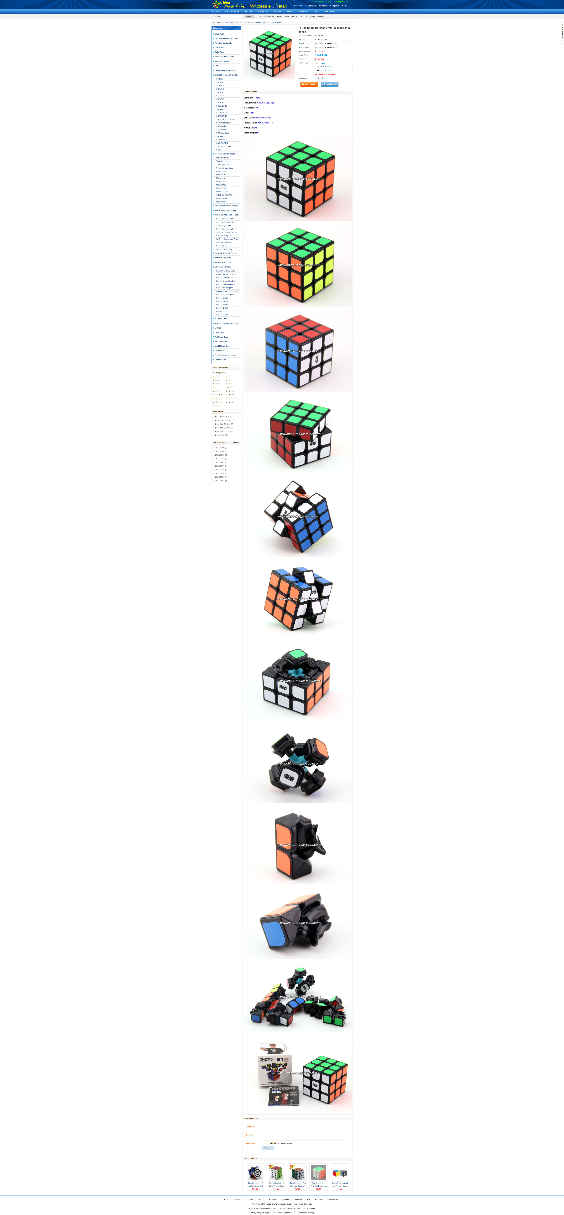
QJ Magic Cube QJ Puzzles (226, 253)
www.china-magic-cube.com (283, 1204)
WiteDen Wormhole (224, 243)
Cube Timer (220, 52)
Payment (323, 6)
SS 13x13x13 (221, 116)
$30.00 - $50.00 (226, 424)
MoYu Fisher (221, 202)
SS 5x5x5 (220, 89)
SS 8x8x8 (220, 99)
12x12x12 (232, 395)
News (289, 11)
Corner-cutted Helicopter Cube (228, 291)
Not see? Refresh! (285, 1143)
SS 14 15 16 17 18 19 (225, 119)
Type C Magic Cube (223, 258)
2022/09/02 (219, 462)
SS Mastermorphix (223, 147)
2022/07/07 (219, 481)
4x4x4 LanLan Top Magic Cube (228, 274)
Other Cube (219, 332)
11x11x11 (218, 395)
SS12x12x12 (221, 113)
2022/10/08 (219, 451)
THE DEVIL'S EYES (224, 195)
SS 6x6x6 (220, 92)
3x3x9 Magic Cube (223, 226)
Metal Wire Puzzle (222, 61)
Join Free (348, 2)
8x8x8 (230, 387)
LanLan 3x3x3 (222, 315)
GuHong (312, 16)
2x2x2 (230, 376)
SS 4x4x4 (220, 86)
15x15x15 (219, 402)
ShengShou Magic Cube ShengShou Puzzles (233, 75)
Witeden (320, 16)
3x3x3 (217, 380)
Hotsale (248, 11)
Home (216, 11)
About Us (299, 6)
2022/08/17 (219, 466)
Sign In (341, 2)
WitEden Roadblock (224, 249)
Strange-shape (220, 373)
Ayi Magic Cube (221, 337)
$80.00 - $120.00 (227, 432)
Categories (263, 11)
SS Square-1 (221, 140)
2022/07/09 (219, 477)
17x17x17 (219, 406)
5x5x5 (217, 384)
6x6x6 (230, 384)
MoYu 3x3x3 (276, 22)
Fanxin (217, 66)
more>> (236, 442)
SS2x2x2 (220, 79)
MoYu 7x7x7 (221, 188)
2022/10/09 (219, 448)
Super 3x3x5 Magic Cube (226, 219)
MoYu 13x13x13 (222, 192)
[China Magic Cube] (230, 8)
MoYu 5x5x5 (221, 182)
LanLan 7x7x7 (222, 305)
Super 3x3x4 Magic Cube (226, 222)
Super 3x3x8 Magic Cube (226, 232)
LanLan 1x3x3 (222, 308)
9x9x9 (217, 391)
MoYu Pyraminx (222, 158)
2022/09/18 (219, 455)
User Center (329, 11)
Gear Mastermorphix (224, 288)
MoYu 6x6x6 (221, 185)
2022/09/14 (219, 459)
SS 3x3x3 (220, 82)
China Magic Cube (231, 22)
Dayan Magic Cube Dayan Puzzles (229, 70)
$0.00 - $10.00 (226, 417)
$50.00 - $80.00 (226, 428)
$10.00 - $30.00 (226, 421)
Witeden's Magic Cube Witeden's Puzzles (232, 215)
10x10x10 (232, 391)
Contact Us (311, 6)
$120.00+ (224, 435)
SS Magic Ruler (222, 133)
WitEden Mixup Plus (224, 236)
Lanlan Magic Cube (223, 267)
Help (346, 6)
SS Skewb (220, 136)
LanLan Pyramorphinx (225, 295)
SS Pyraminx (221, 126)
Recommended (232, 11)
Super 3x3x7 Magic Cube (226, 229)
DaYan (279, 16)
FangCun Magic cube (223, 43)
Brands (277, 11)
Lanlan (286, 16)
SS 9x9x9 (220, 103)
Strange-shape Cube (224, 168)
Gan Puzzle (219, 48)
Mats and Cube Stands (224, 57)
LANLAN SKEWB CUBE (226, 271)
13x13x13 (219, 398)
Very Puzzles (220, 351)
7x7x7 (217, 387)
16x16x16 (232, 402)
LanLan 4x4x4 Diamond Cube (228, 278)
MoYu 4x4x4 (221, 178)
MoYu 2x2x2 (221, 171)
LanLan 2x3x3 (222, 301)
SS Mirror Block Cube (225, 123)
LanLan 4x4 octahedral (225, 284)
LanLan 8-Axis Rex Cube (226, 281)
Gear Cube (219, 34)
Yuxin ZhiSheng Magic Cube (226, 323)
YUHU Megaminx (223, 165)
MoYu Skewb (221, 198)
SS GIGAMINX (222, 143)
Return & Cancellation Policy (326, 1200)
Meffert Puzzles (221, 342)
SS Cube (220, 150)
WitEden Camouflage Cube (227, 239)
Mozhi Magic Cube (222, 346)
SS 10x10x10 (221, 106)
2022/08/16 (219, 470)
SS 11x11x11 (221, 109)
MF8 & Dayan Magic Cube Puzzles (229, 210)
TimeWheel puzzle (223, 161)
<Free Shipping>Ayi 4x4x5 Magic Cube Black (276, 1186)
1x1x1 (217, 376)
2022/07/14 (219, 473)
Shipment (335, 6)
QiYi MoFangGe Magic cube (226, 38)
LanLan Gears (222, 298)
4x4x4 (230, 380)
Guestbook (303, 11)
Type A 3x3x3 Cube (223, 262)
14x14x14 (232, 398)
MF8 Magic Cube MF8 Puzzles (227, 206)
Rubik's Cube (220, 360)
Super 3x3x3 (221, 246)
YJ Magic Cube (221, 319)
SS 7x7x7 (220, 96)
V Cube (218, 328)
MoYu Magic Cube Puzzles (255, 22)
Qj (306, 16)
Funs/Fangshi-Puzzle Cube (226, 355)
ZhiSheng (295, 16)
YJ (302, 16)
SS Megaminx (222, 130)
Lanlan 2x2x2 (221, 311)
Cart (316, 11)
